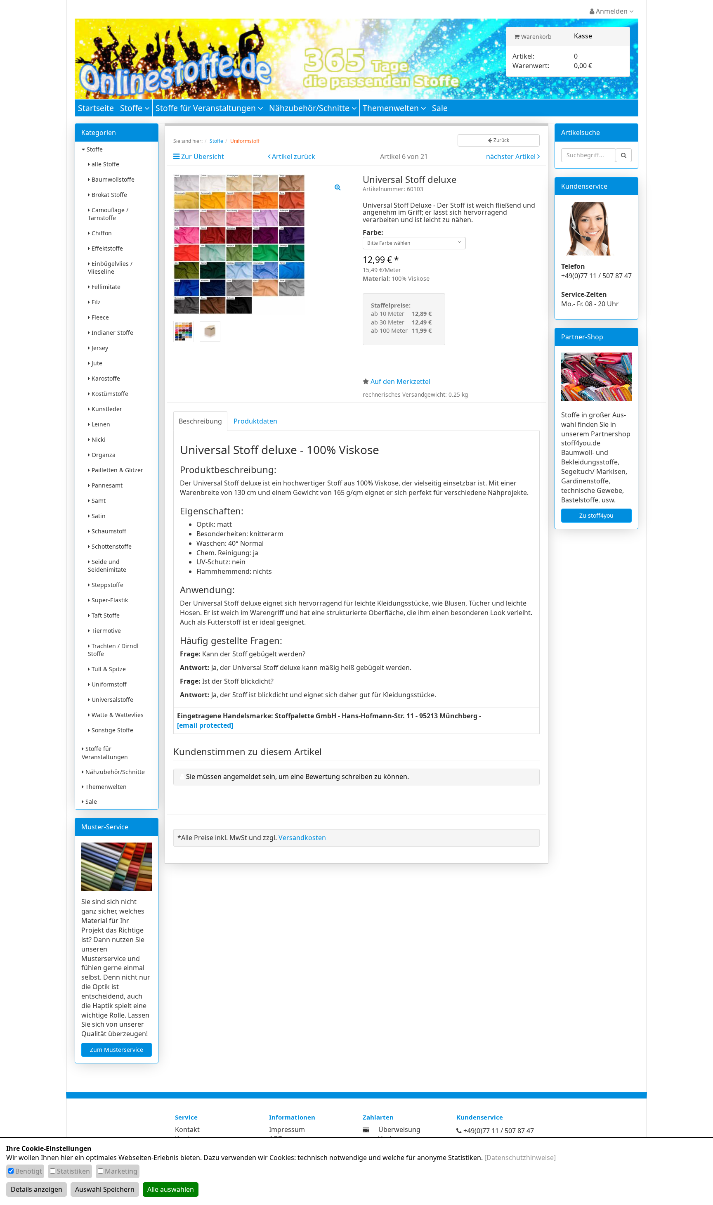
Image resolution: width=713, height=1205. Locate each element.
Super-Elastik (109, 600)
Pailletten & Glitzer (116, 470)
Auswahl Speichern (105, 1189)
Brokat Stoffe (108, 195)
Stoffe (132, 108)
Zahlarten (378, 1117)
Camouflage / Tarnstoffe (108, 214)
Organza (103, 455)
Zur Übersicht (202, 156)
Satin (98, 516)
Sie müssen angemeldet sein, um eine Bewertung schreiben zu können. (297, 776)
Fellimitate (105, 287)
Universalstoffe (111, 699)
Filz (95, 302)
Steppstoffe (106, 585)
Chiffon (101, 233)
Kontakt (187, 1129)
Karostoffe (105, 378)
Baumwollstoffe (112, 179)
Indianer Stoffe (111, 332)
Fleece (99, 317)
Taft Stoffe (105, 615)
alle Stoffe (104, 164)
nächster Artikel (511, 156)
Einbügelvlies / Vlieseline (110, 267)
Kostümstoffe (109, 394)
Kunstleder (106, 409)
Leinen (100, 424)
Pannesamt (106, 485)
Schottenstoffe (111, 546)
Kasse (583, 35)
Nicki (97, 439)
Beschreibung (200, 421)
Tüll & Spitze (108, 669)
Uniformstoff (108, 684)
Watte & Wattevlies (117, 715)
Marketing (121, 1171)
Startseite (96, 108)
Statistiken (73, 1171)
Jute (96, 363)
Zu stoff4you (596, 515)
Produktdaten (255, 421)
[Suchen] (624, 155)
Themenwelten (392, 108)
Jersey (99, 348)
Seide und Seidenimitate (107, 565)
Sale (440, 108)
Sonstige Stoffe (111, 730)
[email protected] (205, 725)
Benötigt (28, 1171)
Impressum (287, 1129)
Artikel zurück (293, 156)
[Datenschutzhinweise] (520, 1157)
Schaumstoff (108, 531)
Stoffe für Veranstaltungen (207, 108)
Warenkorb (535, 36)
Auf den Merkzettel (400, 381)
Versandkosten (302, 837)
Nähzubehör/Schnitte (310, 108)
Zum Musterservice (116, 1049)
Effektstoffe (106, 248)
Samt (98, 500)
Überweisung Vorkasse (399, 1134)
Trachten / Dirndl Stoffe (113, 650)
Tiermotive (105, 630)
